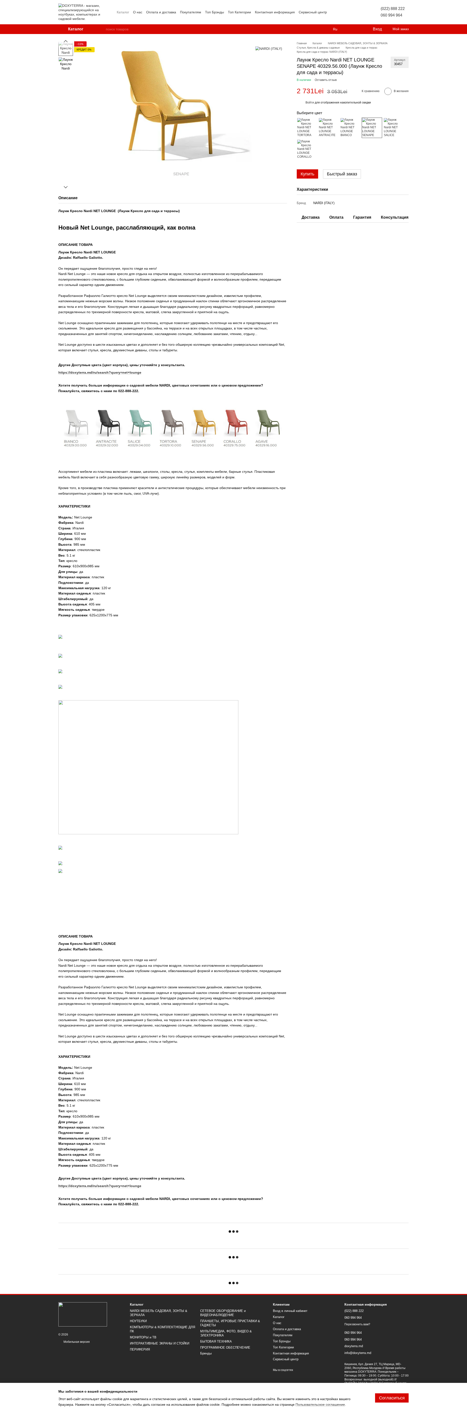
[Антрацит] (328, 128)
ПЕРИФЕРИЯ (140, 1349)
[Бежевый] (307, 128)
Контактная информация (275, 12)
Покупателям (190, 12)
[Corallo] (307, 149)
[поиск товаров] (102, 29)
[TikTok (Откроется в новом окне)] (339, 12)
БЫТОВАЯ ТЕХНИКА (216, 1341)
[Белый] (350, 128)
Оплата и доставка (161, 12)
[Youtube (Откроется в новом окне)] (351, 12)
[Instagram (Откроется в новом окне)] (334, 12)
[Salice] (393, 128)
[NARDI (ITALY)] (268, 48)
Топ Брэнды (214, 12)
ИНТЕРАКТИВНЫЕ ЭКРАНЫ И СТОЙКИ (159, 1343)
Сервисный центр (313, 12)
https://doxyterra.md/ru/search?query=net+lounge (99, 1186)
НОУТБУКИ (138, 1321)
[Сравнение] (349, 29)
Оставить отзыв (326, 80)
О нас (137, 12)
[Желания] (358, 29)
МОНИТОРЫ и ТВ (143, 1337)
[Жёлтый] (372, 128)
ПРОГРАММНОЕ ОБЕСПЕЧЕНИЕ (225, 1347)
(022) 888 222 (393, 9)
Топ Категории (239, 12)
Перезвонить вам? (357, 1324)
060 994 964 (391, 15)
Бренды (206, 1353)
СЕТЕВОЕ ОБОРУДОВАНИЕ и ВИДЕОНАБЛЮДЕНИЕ (223, 1313)
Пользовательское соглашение (320, 1404)
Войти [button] (309, 102)
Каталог (123, 12)
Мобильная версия (76, 1342)
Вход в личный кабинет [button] (290, 1311)
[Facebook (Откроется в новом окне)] (345, 12)
